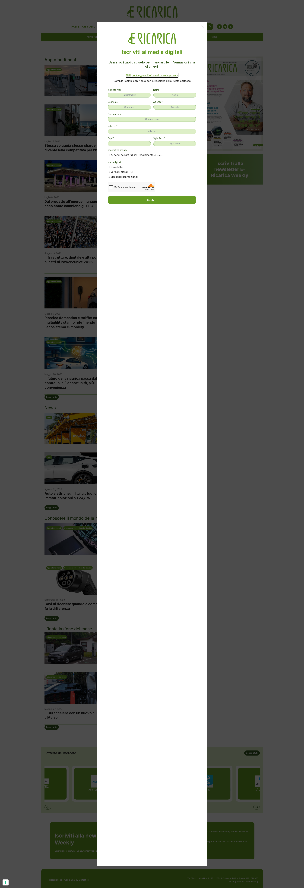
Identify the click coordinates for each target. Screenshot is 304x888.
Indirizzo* (112, 126)
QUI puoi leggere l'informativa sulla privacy (152, 75)
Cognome (113, 102)
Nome (156, 90)
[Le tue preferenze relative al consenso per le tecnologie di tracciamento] (6, 882)
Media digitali (114, 162)
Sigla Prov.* (159, 138)
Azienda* (158, 102)
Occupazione (114, 114)
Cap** (111, 138)
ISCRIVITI (152, 199)
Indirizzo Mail (114, 90)
